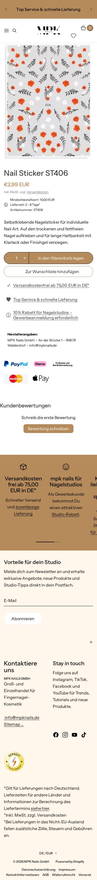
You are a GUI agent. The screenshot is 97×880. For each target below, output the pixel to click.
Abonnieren (22, 618)
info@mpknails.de (21, 717)
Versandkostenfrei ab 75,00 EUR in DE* (51, 285)
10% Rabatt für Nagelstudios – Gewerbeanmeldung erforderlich (45, 315)
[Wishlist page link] (73, 35)
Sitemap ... (14, 724)
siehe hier (40, 808)
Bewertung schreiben (48, 428)
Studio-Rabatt (65, 514)
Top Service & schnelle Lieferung (45, 299)
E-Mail (10, 600)
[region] (48, 9)
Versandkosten (37, 192)
